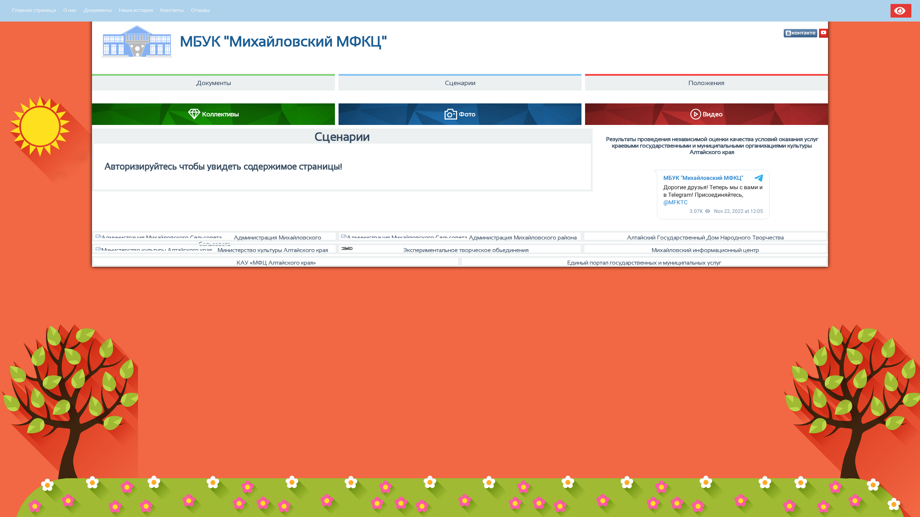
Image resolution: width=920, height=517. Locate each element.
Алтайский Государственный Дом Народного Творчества (705, 237)
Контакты (172, 10)
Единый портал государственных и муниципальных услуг (644, 263)
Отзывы (200, 10)
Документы (98, 10)
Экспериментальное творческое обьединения (466, 250)
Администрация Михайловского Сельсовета (260, 238)
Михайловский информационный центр (705, 250)
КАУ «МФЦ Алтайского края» (276, 263)
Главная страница (34, 10)
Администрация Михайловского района (523, 237)
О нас (70, 10)
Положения (706, 83)
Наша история (136, 10)
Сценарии (460, 83)
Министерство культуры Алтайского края (272, 250)
